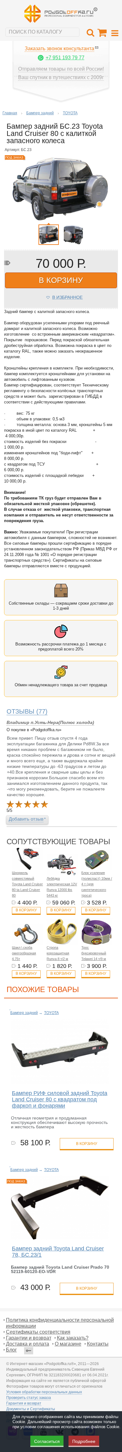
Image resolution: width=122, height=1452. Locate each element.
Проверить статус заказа (28, 1397)
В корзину (26, 910)
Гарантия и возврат (23, 1403)
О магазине (68, 1344)
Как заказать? (73, 1338)
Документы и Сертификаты (30, 1409)
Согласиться (47, 1441)
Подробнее (83, 1441)
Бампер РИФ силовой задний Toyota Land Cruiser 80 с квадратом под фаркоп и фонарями (59, 1099)
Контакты (98, 1344)
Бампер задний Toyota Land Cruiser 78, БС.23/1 (58, 1251)
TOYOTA (70, 113)
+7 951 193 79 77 (65, 57)
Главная (10, 113)
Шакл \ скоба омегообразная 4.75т (24, 953)
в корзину (61, 280)
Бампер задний (40, 113)
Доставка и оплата (27, 1344)
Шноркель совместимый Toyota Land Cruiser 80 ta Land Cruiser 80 (27, 884)
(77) (27, 711)
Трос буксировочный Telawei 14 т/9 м (93, 953)
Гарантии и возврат (28, 1338)
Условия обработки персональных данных (44, 1392)
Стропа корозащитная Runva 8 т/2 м (58, 953)
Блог (11, 1349)
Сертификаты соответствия (38, 1332)
